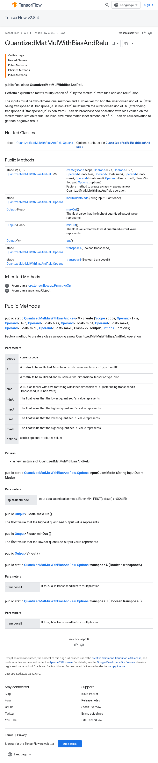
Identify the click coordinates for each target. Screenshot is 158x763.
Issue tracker (89, 694)
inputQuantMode (77, 198)
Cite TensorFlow (91, 720)
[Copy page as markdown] (126, 43)
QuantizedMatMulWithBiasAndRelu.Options (44, 142)
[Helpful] (144, 33)
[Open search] (107, 4)
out (68, 240)
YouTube (11, 720)
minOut (71, 225)
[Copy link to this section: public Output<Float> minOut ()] (56, 533)
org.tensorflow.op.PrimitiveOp (49, 285)
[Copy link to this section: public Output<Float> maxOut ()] (57, 514)
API (26, 32)
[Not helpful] (150, 33)
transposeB (73, 259)
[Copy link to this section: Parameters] (25, 347)
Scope (80, 170)
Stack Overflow (91, 707)
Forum (9, 700)
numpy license (116, 666)
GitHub (9, 707)
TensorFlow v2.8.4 (22, 17)
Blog (8, 694)
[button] (38, 285)
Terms (9, 735)
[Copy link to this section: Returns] (20, 453)
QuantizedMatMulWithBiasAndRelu (29, 174)
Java (62, 32)
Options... (84, 182)
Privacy (22, 735)
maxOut (71, 209)
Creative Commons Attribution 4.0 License (116, 658)
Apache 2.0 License (61, 662)
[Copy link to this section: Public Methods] (38, 160)
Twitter (9, 713)
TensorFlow (12, 32)
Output (11, 209)
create (70, 170)
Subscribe (70, 744)
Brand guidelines (92, 713)
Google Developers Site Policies (116, 662)
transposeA (74, 248)
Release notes (90, 700)
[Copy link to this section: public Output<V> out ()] (45, 553)
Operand (99, 170)
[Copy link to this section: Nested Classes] (39, 133)
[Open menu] (6, 5)
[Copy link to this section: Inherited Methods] (44, 277)
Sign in (148, 5)
